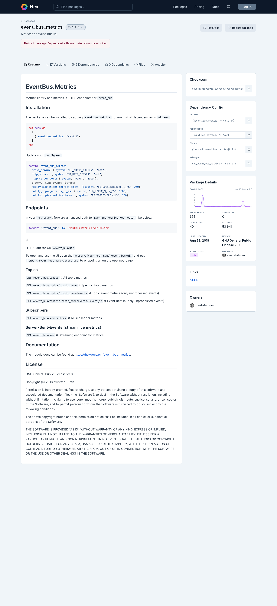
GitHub (194, 280)
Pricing (199, 7)
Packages (180, 7)
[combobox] (93, 7)
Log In (247, 7)
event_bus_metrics (42, 27)
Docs (215, 7)
